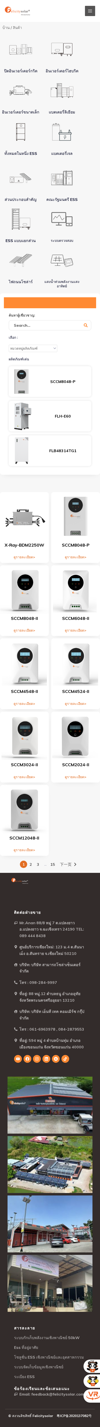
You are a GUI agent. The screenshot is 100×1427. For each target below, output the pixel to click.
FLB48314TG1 (62, 450)
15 (52, 864)
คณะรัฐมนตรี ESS (62, 199)
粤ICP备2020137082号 (74, 1416)
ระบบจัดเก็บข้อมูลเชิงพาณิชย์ (38, 1366)
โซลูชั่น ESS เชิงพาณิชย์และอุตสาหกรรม (49, 1357)
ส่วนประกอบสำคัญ (21, 199)
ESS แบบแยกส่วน (21, 240)
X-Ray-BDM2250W (24, 545)
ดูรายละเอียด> (24, 557)
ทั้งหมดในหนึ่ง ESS (20, 153)
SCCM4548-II (24, 691)
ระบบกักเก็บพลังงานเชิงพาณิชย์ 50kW (47, 1337)
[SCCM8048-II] (24, 589)
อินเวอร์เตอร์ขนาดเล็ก (20, 112)
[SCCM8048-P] (21, 381)
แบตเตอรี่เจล (62, 153)
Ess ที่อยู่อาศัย (26, 1347)
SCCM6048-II (75, 618)
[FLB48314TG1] (21, 450)
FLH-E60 (63, 416)
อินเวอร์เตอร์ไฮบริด (62, 70)
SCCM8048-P (62, 381)
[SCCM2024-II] (75, 736)
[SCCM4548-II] (24, 662)
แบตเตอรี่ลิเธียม (62, 112)
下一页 (66, 864)
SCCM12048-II (24, 838)
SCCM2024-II (75, 764)
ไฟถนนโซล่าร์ (21, 281)
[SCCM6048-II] (75, 589)
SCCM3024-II (24, 764)
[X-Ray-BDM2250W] (24, 516)
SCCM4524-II (75, 691)
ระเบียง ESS (24, 1376)
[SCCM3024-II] (24, 736)
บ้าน (6, 27)
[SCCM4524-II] (75, 662)
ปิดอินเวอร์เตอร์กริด (20, 70)
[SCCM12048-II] (24, 809)
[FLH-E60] (21, 416)
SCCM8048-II (24, 618)
